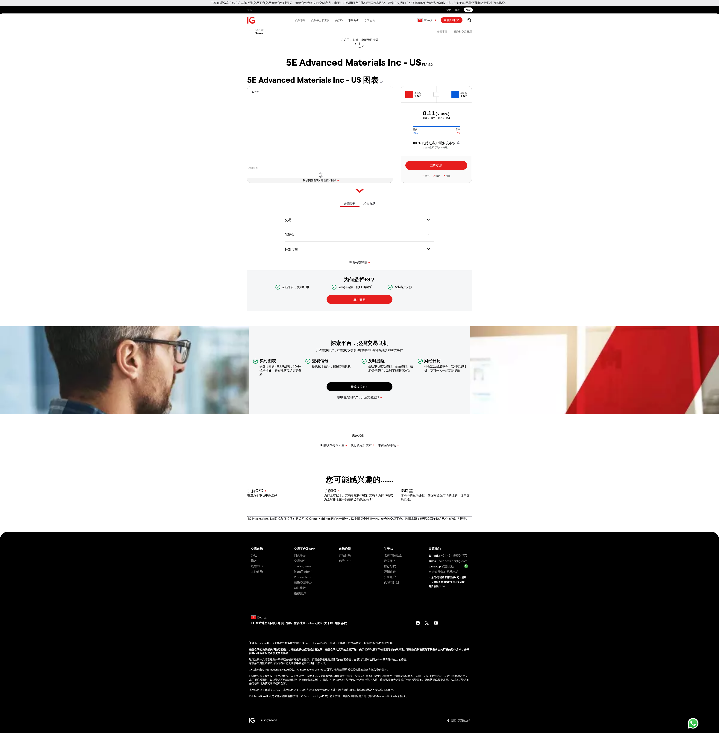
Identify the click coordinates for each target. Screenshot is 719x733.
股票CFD (257, 566)
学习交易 (369, 20)
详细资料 (350, 203)
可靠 (448, 175)
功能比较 (300, 588)
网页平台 (300, 555)
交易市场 (300, 20)
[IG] (251, 20)
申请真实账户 (451, 20)
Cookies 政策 (313, 623)
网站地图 (262, 623)
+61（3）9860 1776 (454, 555)
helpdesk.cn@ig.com (453, 561)
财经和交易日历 (462, 31)
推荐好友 (390, 566)
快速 (427, 175)
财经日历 (345, 555)
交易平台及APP (304, 548)
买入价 (463, 93)
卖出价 (417, 93)
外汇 (254, 555)
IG (252, 623)
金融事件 (442, 31)
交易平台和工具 (320, 20)
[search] (469, 20)
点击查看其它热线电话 (444, 571)
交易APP (299, 560)
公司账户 (390, 577)
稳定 (438, 175)
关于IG (339, 20)
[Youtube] (436, 623)
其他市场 (257, 571)
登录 (468, 9)
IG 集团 (451, 720)
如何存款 (341, 623)
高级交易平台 (303, 582)
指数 (254, 560)
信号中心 (345, 560)
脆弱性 (298, 623)
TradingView (302, 566)
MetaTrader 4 (303, 571)
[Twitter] (427, 623)
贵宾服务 (390, 560)
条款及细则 (276, 623)
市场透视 (345, 548)
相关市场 (369, 203)
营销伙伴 (390, 571)
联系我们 (435, 548)
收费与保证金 (393, 555)
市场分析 (353, 20)
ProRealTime (302, 577)
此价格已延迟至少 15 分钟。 (436, 147)
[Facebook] (418, 623)
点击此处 (448, 566)
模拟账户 (300, 593)
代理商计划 (391, 582)
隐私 (289, 623)
